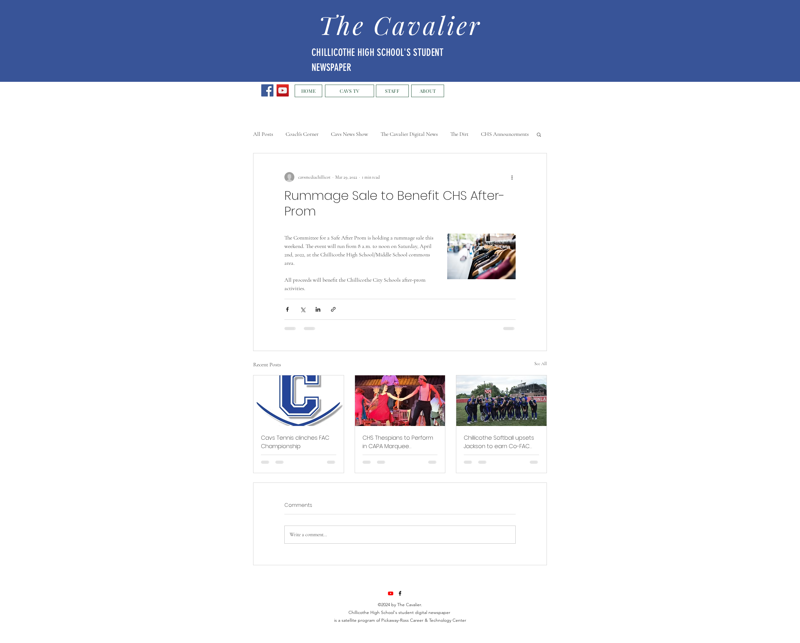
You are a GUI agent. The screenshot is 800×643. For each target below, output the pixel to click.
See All (540, 363)
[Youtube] (391, 593)
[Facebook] (267, 90)
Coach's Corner (302, 134)
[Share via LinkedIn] (318, 309)
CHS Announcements (505, 134)
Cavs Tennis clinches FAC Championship (295, 442)
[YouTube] (283, 90)
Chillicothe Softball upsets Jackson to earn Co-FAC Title (499, 442)
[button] (539, 134)
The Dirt (459, 134)
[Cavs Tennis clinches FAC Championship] (298, 400)
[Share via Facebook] (287, 309)
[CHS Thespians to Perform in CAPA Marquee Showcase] (400, 400)
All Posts (263, 134)
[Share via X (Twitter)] (303, 309)
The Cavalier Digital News (409, 134)
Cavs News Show (349, 134)
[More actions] (512, 177)
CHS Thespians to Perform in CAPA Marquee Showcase (397, 442)
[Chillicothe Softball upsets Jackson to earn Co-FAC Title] (501, 400)
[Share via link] (333, 309)
